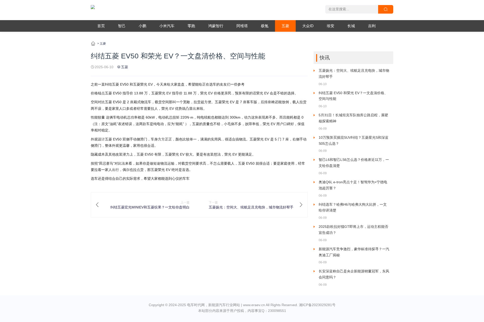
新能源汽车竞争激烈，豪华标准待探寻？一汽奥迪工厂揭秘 (354, 252)
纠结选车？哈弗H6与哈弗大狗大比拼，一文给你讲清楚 (353, 207)
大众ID (308, 26)
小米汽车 (166, 26)
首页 (101, 26)
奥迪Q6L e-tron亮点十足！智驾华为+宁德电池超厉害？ (353, 185)
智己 (122, 26)
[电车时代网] (93, 10)
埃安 (330, 26)
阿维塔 (242, 26)
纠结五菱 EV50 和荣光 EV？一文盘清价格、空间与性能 (353, 96)
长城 (351, 26)
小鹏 (142, 26)
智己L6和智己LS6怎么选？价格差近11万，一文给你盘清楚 (354, 163)
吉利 (372, 26)
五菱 (285, 26)
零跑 (191, 26)
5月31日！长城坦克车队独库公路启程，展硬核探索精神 (353, 118)
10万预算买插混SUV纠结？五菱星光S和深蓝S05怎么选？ (353, 140)
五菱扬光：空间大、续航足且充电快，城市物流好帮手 (354, 73)
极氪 (264, 26)
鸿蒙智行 (215, 26)
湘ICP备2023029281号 (317, 305)
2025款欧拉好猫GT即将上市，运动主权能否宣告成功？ (353, 230)
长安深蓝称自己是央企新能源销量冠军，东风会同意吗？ (354, 274)
